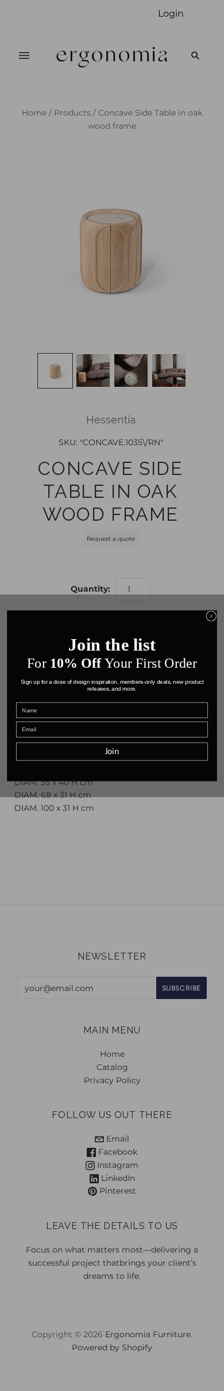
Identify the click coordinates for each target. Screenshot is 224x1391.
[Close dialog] (211, 616)
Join (112, 751)
